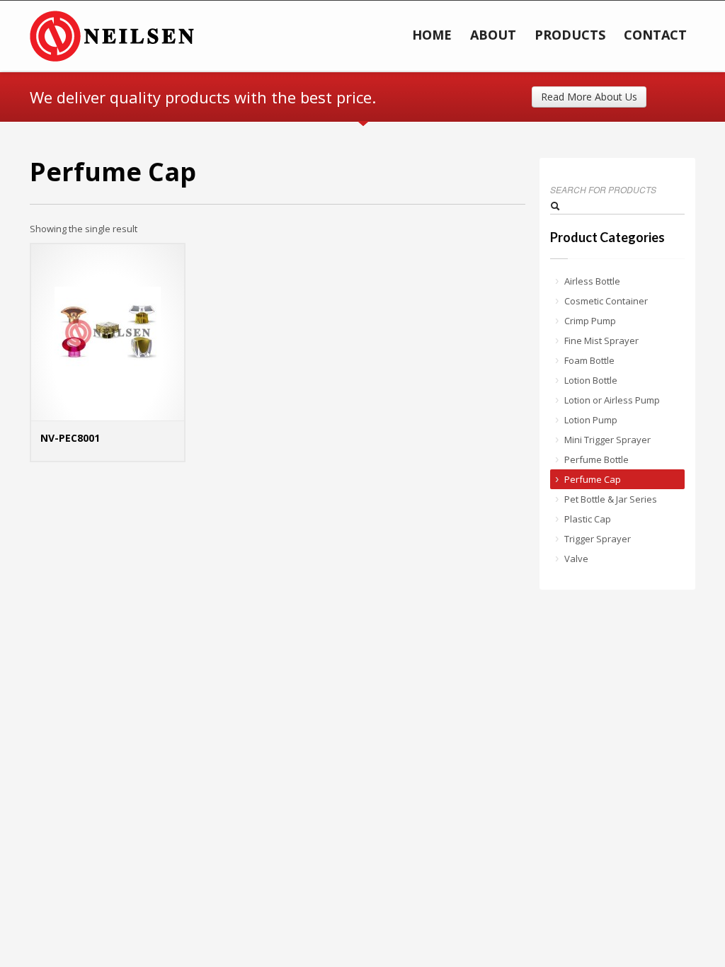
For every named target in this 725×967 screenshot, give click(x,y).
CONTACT (655, 34)
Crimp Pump (590, 320)
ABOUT (493, 34)
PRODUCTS (570, 34)
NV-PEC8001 (70, 438)
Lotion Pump (590, 419)
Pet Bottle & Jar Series (610, 499)
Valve (576, 558)
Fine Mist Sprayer (601, 340)
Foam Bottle (589, 360)
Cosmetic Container (606, 300)
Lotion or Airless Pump (612, 400)
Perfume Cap (592, 479)
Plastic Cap (587, 519)
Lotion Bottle (590, 380)
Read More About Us (589, 96)
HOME (432, 34)
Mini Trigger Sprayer (607, 439)
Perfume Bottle (596, 459)
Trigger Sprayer (597, 538)
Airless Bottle (592, 281)
